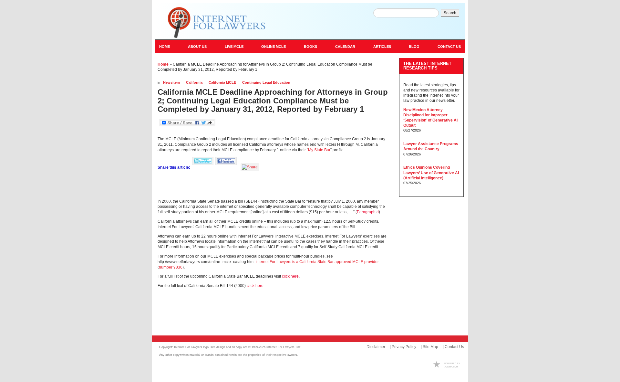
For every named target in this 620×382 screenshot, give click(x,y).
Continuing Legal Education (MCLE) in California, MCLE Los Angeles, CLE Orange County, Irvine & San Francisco (214, 22)
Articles (382, 46)
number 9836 (170, 267)
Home (164, 46)
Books (310, 46)
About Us (197, 46)
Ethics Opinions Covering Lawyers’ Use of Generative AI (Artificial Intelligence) (431, 172)
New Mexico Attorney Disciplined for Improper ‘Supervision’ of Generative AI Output (430, 118)
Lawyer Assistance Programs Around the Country (430, 146)
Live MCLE (234, 46)
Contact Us (449, 46)
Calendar (345, 46)
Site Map (430, 347)
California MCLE (222, 82)
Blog (414, 46)
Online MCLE (273, 46)
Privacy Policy (404, 347)
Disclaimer (376, 347)
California (194, 82)
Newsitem (171, 82)
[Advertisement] (233, 311)
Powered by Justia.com (445, 365)
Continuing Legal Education (266, 82)
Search (450, 13)
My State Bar (319, 150)
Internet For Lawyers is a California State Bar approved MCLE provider (317, 262)
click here (290, 276)
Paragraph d (368, 212)
